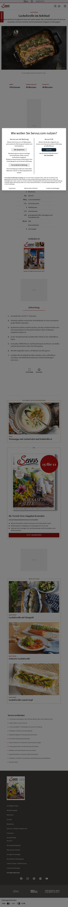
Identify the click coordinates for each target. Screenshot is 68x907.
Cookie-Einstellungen (52, 188)
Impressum (12, 188)
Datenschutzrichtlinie (30, 188)
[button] (49, 149)
